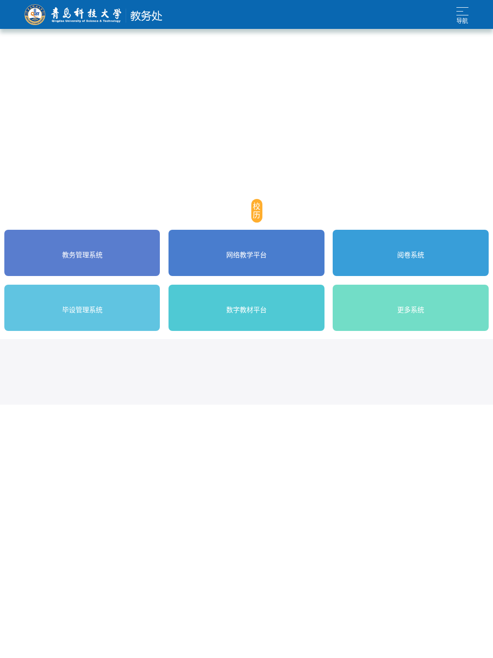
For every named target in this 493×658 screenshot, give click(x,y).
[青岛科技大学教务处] (93, 14)
